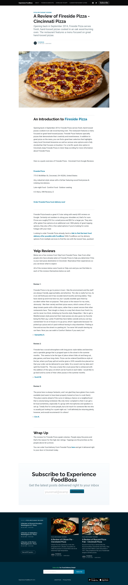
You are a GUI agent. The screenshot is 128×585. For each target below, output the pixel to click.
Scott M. (37, 377)
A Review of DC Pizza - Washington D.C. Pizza (29, 543)
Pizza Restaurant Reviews (43, 12)
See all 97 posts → (28, 552)
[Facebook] (93, 3)
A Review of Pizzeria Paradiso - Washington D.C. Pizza (32, 524)
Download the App (61, 2)
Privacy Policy (67, 579)
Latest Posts (57, 579)
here (73, 447)
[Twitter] (97, 3)
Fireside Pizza (76, 119)
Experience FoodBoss (25, 3)
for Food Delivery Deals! (64, 567)
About (37, 2)
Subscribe (104, 3)
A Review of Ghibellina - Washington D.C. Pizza (29, 533)
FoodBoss (41, 42)
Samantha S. (39, 335)
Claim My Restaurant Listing (78, 2)
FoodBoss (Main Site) (47, 2)
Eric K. (37, 417)
